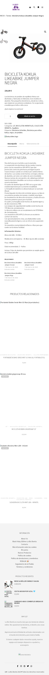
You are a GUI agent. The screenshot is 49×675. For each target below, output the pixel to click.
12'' (14, 126)
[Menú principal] (42, 7)
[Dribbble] (24, 666)
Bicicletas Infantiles (19, 130)
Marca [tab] (21, 144)
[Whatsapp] (31, 666)
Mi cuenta (24, 550)
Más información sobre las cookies (24, 547)
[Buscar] (34, 7)
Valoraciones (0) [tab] (33, 144)
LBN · (6, 672)
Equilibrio (15, 128)
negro (12, 132)
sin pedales (19, 132)
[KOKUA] (11, 136)
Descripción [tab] (12, 144)
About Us (24, 539)
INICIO (2, 16)
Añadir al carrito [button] (23, 326)
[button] (45, 32)
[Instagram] (21, 666)
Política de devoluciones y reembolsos (24, 558)
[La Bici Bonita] (16, 7)
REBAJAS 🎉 (24, 561)
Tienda (8, 16)
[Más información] (38, 7)
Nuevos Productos (24, 553)
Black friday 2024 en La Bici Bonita (24, 541)
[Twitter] (27, 666)
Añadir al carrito (29, 116)
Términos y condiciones (24, 567)
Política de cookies (24, 555)
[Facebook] (17, 666)
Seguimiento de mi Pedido (24, 564)
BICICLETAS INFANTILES (25, 126)
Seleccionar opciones (24, 397)
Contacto (24, 544)
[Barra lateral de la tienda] (30, 7)
